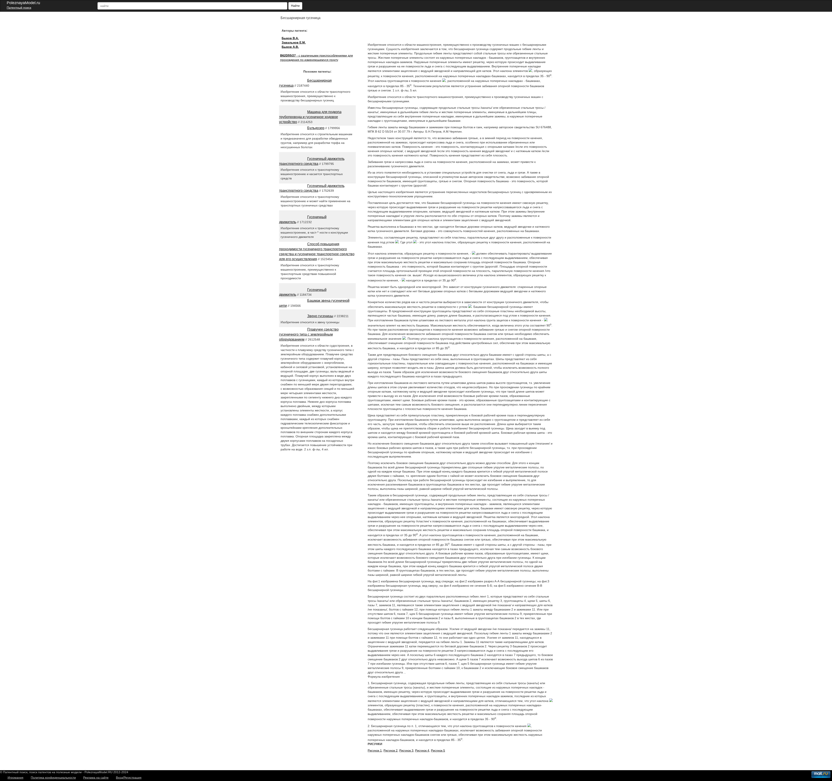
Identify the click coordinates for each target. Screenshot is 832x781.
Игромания (15, 777)
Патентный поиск (19, 7)
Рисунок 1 (375, 750)
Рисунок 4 (422, 750)
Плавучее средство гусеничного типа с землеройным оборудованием (309, 334)
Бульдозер (315, 128)
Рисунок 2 (391, 750)
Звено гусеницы (320, 316)
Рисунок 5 (438, 750)
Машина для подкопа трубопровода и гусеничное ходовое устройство (310, 117)
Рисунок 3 (406, 750)
